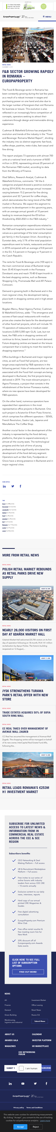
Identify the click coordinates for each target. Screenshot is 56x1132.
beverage (5, 506)
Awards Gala (11, 1040)
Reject (36, 1127)
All (6, 1000)
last (3, 522)
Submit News (39, 1021)
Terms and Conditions (34, 1108)
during (4, 512)
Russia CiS (36, 1015)
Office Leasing (37, 1005)
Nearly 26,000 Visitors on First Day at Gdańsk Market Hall (27, 632)
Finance (8, 1005)
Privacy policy (19, 1108)
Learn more (45, 1120)
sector (4, 528)
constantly (5, 510)
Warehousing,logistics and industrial (13, 1021)
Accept (20, 1127)
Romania (5, 525)
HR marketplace (40, 1046)
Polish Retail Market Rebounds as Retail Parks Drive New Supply (26, 573)
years (4, 531)
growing (4, 519)
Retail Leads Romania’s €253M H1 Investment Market (25, 790)
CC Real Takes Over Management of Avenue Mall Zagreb (25, 730)
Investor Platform (41, 1040)
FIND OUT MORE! (28, 972)
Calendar (37, 1034)
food (3, 516)
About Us (9, 1034)
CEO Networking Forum (26, 1053)
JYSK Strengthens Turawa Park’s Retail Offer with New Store (25, 695)
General (8, 1010)
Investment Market (39, 1000)
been (3, 504)
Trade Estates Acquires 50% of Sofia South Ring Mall (26, 714)
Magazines (10, 1046)
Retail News (6, 65)
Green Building (10, 1015)
